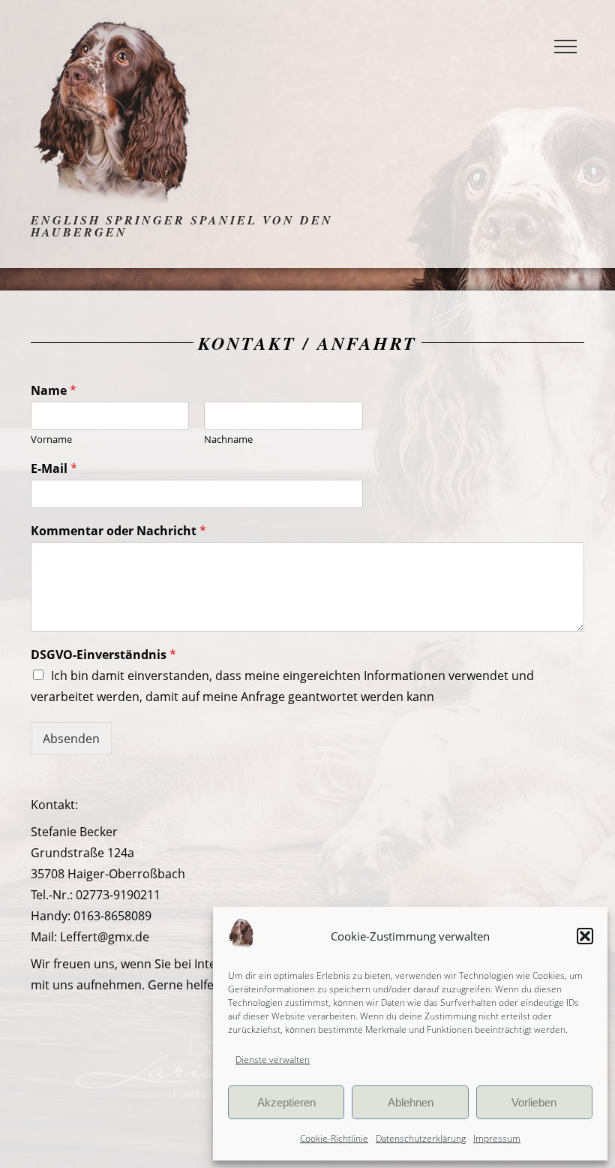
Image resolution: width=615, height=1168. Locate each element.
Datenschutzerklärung (421, 1138)
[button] (585, 936)
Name (53, 391)
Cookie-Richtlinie (334, 1138)
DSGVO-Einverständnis (103, 655)
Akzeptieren (286, 1102)
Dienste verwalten (273, 1059)
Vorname (51, 439)
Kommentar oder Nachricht (118, 531)
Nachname (228, 439)
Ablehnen (411, 1102)
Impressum (496, 1138)
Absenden (71, 738)
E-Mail (54, 469)
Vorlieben (534, 1102)
